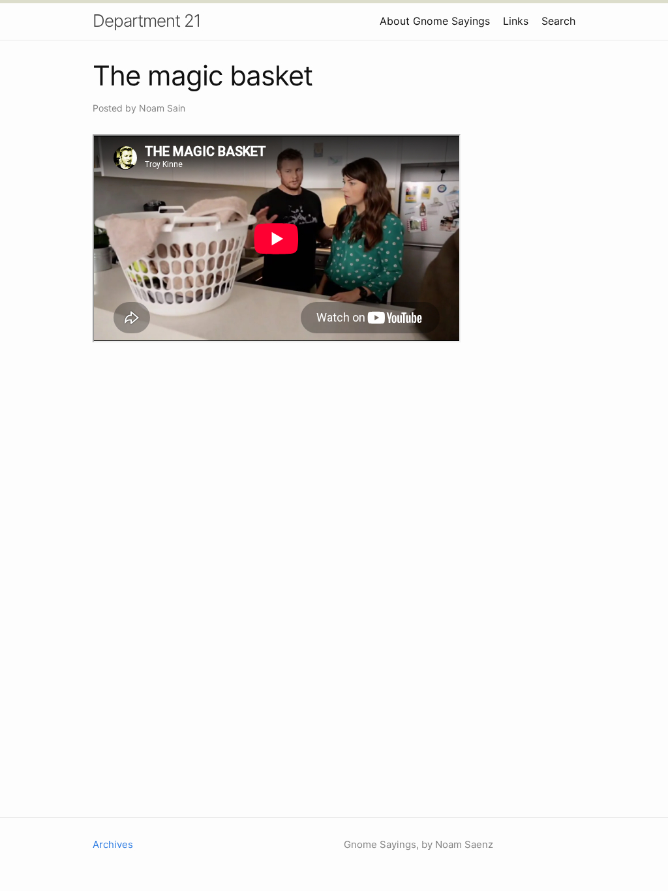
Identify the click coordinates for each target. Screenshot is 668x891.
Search (558, 20)
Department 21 (147, 20)
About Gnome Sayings (435, 20)
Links (515, 20)
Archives (113, 844)
